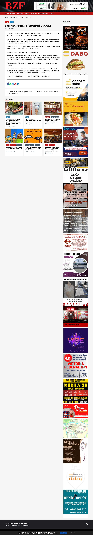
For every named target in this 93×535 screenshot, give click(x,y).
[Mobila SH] (75, 403)
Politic (46, 145)
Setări (71, 532)
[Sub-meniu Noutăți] (15, 13)
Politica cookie (24, 525)
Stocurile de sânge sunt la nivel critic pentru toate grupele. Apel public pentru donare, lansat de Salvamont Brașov (13, 122)
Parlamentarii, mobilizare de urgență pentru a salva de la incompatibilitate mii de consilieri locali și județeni (52, 149)
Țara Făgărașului (55, 117)
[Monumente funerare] (75, 301)
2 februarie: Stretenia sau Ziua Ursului (47, 91)
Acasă (6, 17)
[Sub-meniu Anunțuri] (36, 13)
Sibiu (8, 145)
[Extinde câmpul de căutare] (87, 14)
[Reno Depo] (75, 513)
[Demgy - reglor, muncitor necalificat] (75, 157)
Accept (63, 532)
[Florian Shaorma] (75, 125)
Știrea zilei (47, 117)
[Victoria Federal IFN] (75, 377)
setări (55, 533)
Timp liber (19, 145)
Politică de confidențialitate (13, 525)
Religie (7, 22)
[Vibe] (75, 352)
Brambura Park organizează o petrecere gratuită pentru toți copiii (14, 148)
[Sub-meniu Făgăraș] (22, 13)
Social (10, 17)
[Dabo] (75, 75)
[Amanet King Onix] (75, 327)
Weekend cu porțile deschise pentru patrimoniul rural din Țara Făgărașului (33, 148)
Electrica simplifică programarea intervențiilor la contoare (33, 121)
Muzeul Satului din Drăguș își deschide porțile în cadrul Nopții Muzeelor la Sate (52, 121)
